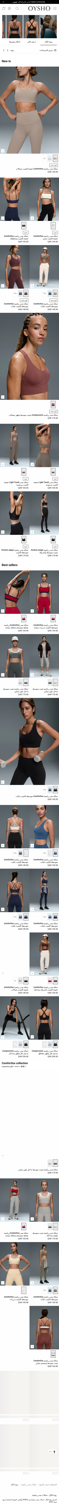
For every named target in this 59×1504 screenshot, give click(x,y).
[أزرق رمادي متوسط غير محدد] (50, 293)
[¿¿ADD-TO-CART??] (2, 151)
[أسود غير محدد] (50, 1421)
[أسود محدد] (53, 539)
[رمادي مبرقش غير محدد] (20, 682)
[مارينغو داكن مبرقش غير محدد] (50, 682)
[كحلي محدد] (55, 917)
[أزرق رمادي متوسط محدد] (55, 853)
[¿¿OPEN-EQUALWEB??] (52, 1452)
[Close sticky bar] (3, 2)
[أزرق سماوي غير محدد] (50, 158)
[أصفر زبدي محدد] (23, 1290)
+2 (44, 158)
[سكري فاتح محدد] (53, 225)
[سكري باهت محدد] (53, 1354)
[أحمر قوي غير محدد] (50, 980)
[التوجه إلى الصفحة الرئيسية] (39, 8)
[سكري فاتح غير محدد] (20, 1421)
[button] (3, 8)
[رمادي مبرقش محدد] (55, 682)
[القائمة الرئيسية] (54, 8)
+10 (44, 293)
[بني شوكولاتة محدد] (55, 980)
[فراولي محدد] (23, 225)
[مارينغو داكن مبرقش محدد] (25, 682)
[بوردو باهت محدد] (53, 404)
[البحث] (17, 8)
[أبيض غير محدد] (50, 853)
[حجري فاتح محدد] (55, 158)
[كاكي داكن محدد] (55, 1290)
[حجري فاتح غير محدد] (20, 980)
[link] (9, 8)
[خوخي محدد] (25, 293)
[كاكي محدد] (53, 471)
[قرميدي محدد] (25, 1354)
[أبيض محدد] (25, 853)
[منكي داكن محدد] (55, 293)
